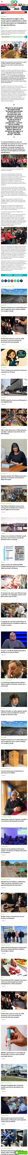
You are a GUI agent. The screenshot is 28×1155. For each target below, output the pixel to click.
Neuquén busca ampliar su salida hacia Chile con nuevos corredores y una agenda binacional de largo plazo (13, 883)
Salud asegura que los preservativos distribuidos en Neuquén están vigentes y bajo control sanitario (13, 1119)
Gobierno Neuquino (5, 879)
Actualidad (3, 16)
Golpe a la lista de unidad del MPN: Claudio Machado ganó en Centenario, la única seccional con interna (13, 566)
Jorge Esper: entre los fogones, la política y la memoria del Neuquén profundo (14, 820)
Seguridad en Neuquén (6, 1082)
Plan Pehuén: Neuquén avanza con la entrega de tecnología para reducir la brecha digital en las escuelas (12, 507)
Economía (3, 590)
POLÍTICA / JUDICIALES (6, 680)
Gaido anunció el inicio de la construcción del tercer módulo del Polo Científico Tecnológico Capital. (14, 949)
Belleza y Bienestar (5, 768)
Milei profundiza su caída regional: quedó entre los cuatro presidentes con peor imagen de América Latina (14, 712)
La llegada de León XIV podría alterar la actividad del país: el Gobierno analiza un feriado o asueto (13, 623)
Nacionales (3, 619)
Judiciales (3, 533)
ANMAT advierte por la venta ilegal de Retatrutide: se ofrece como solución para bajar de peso (13, 1054)
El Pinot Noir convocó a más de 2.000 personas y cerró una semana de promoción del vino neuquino (12, 340)
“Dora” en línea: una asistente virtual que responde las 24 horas (14, 371)
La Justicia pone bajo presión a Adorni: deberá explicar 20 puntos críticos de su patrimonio (13, 684)
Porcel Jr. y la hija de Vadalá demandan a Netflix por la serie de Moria (13, 651)
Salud (2, 977)
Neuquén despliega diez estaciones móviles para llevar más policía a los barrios (12, 1087)
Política (3, 562)
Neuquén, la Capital (5, 945)
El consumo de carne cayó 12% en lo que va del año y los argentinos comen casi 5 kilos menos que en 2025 (13, 594)
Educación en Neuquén (6, 503)
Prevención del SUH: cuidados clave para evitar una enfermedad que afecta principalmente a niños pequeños (13, 981)
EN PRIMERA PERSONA (6, 816)
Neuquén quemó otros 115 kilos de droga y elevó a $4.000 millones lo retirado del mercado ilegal (12, 1152)
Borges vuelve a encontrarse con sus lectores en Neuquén (12, 917)
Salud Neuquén (4, 846)
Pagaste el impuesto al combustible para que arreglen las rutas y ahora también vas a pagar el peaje (14, 309)
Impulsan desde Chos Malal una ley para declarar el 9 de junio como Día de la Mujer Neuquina (13, 477)
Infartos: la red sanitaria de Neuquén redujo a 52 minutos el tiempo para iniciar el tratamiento (14, 850)
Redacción (5, 28)
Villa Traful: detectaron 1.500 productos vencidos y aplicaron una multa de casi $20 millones (14, 431)
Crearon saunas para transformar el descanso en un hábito (12, 772)
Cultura (3, 914)
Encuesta (3, 708)
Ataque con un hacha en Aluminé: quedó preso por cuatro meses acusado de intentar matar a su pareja (13, 537)
